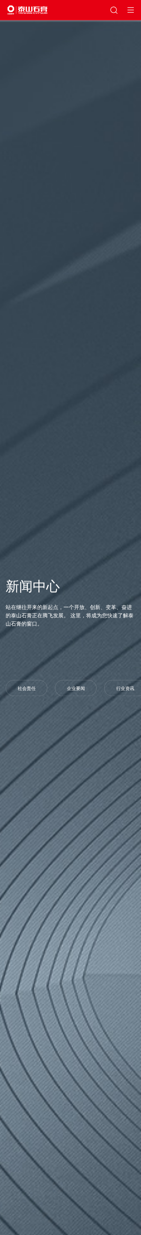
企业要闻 (76, 689)
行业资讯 (125, 689)
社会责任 (27, 689)
